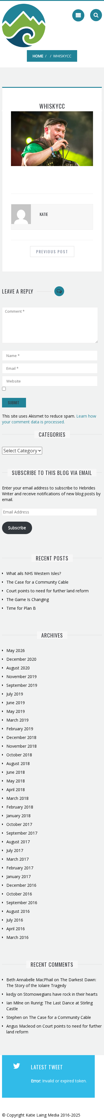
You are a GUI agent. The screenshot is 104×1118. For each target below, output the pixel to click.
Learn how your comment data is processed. (49, 419)
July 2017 (14, 850)
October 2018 (19, 755)
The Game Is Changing (27, 599)
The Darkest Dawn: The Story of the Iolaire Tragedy (51, 982)
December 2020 (21, 659)
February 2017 (19, 868)
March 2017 (17, 859)
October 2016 (19, 894)
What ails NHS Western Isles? (33, 573)
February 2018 (19, 807)
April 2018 (15, 789)
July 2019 (14, 694)
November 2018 (21, 746)
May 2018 (15, 781)
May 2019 (15, 711)
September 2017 (21, 833)
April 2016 (15, 928)
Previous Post (52, 251)
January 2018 (18, 815)
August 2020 (18, 668)
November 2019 (21, 676)
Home (38, 56)
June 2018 (15, 772)
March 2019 (17, 720)
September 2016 (21, 902)
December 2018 (21, 737)
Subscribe (17, 527)
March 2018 (17, 798)
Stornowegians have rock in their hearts (60, 994)
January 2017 (18, 876)
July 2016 (14, 920)
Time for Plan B (21, 608)
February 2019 (19, 728)
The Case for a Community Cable (38, 582)
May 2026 (15, 650)
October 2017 (19, 824)
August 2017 (18, 841)
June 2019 (15, 702)
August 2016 (18, 911)
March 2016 (17, 937)
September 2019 (21, 685)
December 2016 (21, 885)
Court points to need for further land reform (47, 590)
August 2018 (18, 763)
